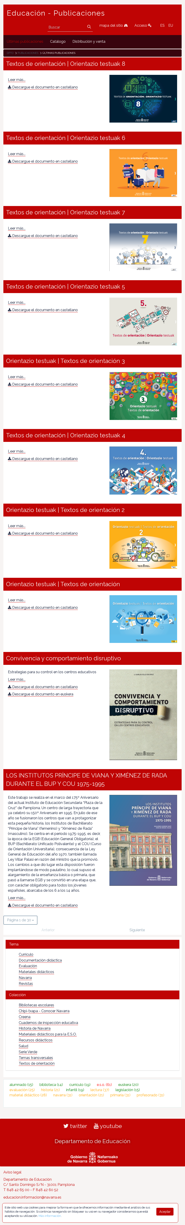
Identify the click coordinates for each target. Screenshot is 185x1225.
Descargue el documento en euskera (42, 694)
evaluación (22, 1090)
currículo (79, 1085)
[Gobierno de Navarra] (92, 1156)
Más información (50, 1216)
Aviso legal (12, 1172)
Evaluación (28, 966)
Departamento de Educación (92, 1141)
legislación (128, 1090)
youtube (110, 1126)
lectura (99, 1090)
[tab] (92, 944)
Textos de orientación (37, 1063)
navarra (62, 1095)
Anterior (48, 930)
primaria (120, 1095)
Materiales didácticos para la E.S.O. (48, 1034)
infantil (75, 1090)
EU (170, 25)
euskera (128, 1085)
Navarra (25, 978)
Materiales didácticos (36, 972)
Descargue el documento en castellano (44, 87)
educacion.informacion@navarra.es (32, 1197)
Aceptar (165, 1211)
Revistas (26, 983)
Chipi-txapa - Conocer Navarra (44, 1011)
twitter (78, 1126)
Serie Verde (28, 1052)
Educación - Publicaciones (56, 13)
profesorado (150, 1095)
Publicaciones (28, 52)
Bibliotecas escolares (36, 1005)
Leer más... (16, 80)
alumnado (21, 1085)
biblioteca (51, 1085)
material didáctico (28, 1095)
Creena (24, 1017)
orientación (91, 1095)
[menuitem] (25, 41)
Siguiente (137, 930)
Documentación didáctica (40, 960)
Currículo (26, 954)
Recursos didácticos (36, 1040)
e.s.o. (104, 1085)
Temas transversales (36, 1058)
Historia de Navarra (35, 1028)
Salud (23, 1046)
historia (50, 1090)
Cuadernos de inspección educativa (48, 1023)
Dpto (10, 52)
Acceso (141, 25)
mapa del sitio (111, 25)
